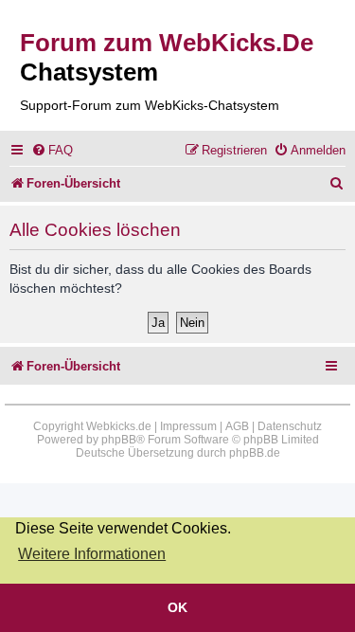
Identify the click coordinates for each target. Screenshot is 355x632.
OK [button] (177, 607)
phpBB (118, 439)
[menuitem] (52, 150)
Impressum (188, 426)
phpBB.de (254, 453)
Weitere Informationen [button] (92, 554)
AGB (237, 426)
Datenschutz (289, 426)
